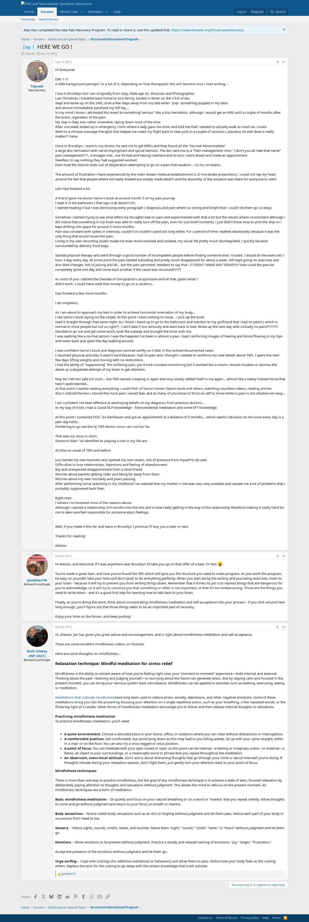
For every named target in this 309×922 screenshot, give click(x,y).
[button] (81, 11)
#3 (283, 627)
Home (29, 11)
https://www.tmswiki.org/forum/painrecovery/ (207, 30)
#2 (283, 556)
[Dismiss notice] (283, 30)
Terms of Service (227, 918)
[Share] (277, 62)
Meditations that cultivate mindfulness (85, 697)
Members (95, 11)
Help (117, 11)
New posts (28, 19)
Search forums (48, 19)
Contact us (205, 918)
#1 (283, 62)
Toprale (30, 53)
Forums (47, 11)
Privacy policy (250, 918)
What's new (69, 11)
